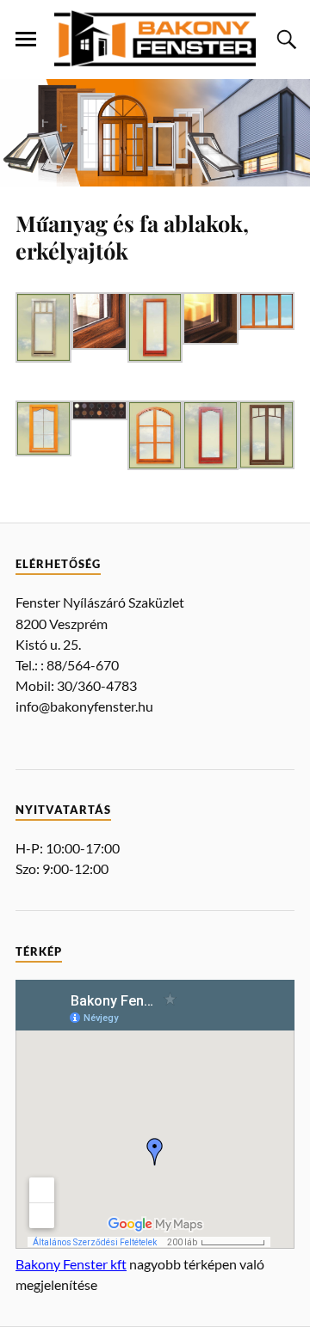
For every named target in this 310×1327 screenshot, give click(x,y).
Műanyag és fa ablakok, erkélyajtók (132, 236)
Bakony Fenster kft (71, 1264)
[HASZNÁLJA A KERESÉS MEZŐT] (284, 39)
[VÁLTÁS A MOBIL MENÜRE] (26, 39)
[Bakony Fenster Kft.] (155, 38)
